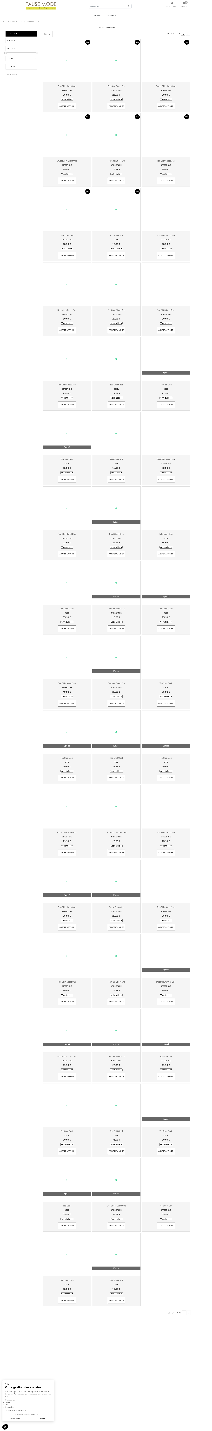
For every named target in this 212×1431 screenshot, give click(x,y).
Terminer (41, 1419)
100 (172, 34)
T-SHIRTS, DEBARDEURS (30, 21)
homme (111, 15)
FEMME (15, 21)
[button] (5, 1427)
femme (97, 15)
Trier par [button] (47, 34)
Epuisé (166, 373)
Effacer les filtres (11, 75)
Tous (178, 34)
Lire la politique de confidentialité (16, 1411)
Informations (15, 1419)
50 (168, 34)
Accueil (6, 21)
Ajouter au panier (67, 106)
